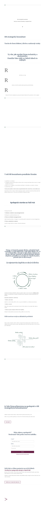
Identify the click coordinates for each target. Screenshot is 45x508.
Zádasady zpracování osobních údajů (22, 454)
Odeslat (22, 451)
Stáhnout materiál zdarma (12, 482)
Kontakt (8, 422)
